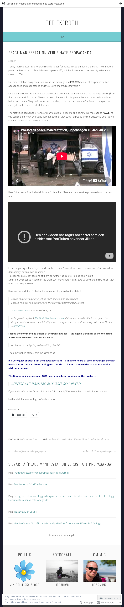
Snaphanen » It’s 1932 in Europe (30, 484)
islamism (92, 439)
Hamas (77, 439)
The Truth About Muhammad (49, 318)
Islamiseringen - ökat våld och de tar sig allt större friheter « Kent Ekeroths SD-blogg (57, 523)
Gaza (70, 439)
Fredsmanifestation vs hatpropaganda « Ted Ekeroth (41, 472)
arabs (64, 439)
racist (106, 439)
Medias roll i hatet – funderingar (98, 451)
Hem (62, 36)
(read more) (20, 325)
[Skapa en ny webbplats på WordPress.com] (62, 3)
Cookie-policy (57, 602)
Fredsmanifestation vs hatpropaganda (28, 451)
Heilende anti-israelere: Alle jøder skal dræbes (46, 384)
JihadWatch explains (19, 310)
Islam (35, 439)
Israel (100, 439)
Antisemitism (26, 439)
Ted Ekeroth (62, 22)
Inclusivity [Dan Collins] (25, 511)
